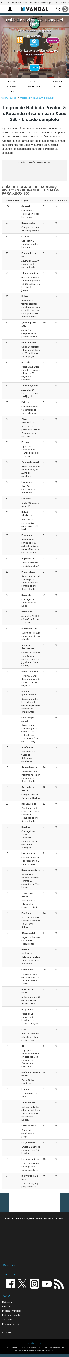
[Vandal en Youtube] (47, 1283)
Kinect (33, 30)
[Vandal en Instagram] (34, 1283)
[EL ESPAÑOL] (65, 9)
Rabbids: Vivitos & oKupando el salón (34, 22)
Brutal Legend (47, 3)
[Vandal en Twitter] (22, 1283)
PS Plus (58, 3)
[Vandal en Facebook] (10, 1283)
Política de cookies (10, 1324)
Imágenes (34, 86)
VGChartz (6, 1333)
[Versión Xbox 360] (34, 43)
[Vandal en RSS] (59, 1283)
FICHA (11, 81)
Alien (25, 3)
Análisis (11, 86)
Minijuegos (45, 30)
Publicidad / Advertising (12, 1311)
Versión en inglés (34, 1343)
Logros (34, 67)
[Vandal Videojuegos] (34, 8)
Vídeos (57, 86)
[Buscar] (58, 9)
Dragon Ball (16, 3)
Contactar (6, 1306)
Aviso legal (7, 1320)
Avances (57, 81)
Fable (36, 3)
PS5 (31, 3)
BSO (11, 91)
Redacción (7, 1302)
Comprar (53, 40)
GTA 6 (6, 3)
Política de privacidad (11, 1315)
